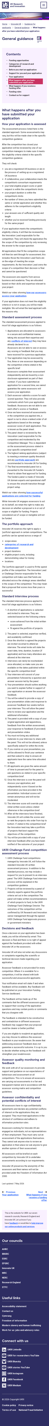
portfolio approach (25, 460)
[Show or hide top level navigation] (43, 5)
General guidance (22, 27)
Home (4, 24)
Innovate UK (16, 24)
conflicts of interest (21, 341)
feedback (13, 1223)
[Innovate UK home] (41, 40)
